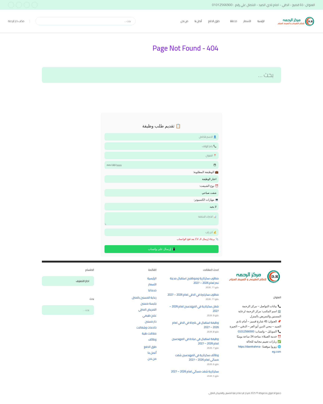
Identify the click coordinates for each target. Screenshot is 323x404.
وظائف (152, 339)
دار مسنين (150, 321)
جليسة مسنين (148, 303)
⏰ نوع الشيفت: (209, 185)
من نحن (184, 21)
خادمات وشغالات (146, 327)
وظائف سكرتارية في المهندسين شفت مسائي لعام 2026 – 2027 (197, 357)
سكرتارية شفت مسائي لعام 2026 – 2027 (195, 371)
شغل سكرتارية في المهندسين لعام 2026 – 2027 (194, 309)
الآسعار (247, 21)
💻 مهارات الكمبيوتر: (206, 199)
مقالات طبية (149, 333)
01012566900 (246, 331)
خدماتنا (233, 21)
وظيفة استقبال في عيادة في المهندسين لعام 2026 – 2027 (195, 341)
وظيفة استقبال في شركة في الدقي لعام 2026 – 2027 (195, 325)
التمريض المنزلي (147, 309)
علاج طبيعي (149, 315)
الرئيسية (260, 21)
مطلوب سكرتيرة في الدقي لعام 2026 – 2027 (193, 294)
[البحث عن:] (161, 76)
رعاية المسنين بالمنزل (144, 297)
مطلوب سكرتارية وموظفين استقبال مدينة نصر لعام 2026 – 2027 (194, 281)
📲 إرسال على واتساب (161, 249)
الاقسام (87, 281)
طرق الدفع (214, 21)
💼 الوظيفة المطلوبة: (206, 172)
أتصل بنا (198, 21)
